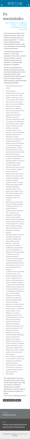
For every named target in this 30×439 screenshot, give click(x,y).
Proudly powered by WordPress (10, 434)
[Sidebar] (1, 5)
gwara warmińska (9, 400)
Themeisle (14, 435)
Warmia (18, 400)
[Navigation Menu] (28, 5)
